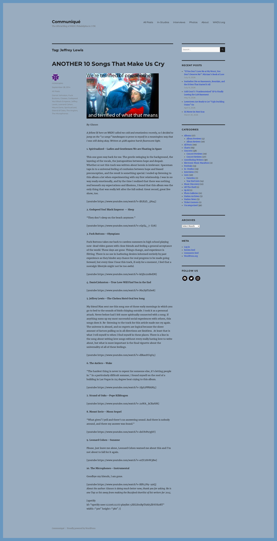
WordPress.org (191, 256)
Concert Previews (194, 154)
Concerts (188, 151)
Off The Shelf (190, 187)
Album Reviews (194, 141)
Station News (190, 199)
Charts (187, 148)
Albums (187, 135)
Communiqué (66, 21)
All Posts (148, 22)
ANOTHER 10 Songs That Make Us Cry (108, 63)
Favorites (191, 178)
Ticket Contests (191, 202)
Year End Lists (193, 181)
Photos (193, 22)
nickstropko (57, 83)
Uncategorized (191, 205)
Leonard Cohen (65, 104)
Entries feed (189, 250)
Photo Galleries (191, 193)
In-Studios (163, 22)
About (205, 22)
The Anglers (71, 110)
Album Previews (194, 138)
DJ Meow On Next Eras (194, 112)
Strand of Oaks (58, 110)
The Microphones (60, 113)
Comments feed (191, 253)
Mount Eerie (57, 107)
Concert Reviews (194, 157)
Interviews (179, 22)
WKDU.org (219, 22)
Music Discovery (191, 184)
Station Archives (191, 196)
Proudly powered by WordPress (81, 528)
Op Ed (186, 190)
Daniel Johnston (60, 95)
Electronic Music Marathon (196, 163)
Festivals (188, 166)
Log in (187, 247)
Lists (186, 175)
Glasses (63, 98)
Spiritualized (70, 107)
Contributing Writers (193, 160)
